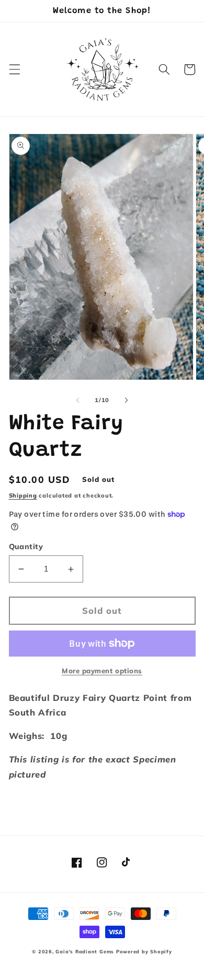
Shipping (23, 495)
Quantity (26, 546)
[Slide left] (77, 400)
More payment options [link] (102, 670)
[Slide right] (126, 400)
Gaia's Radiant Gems (84, 951)
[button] (14, 69)
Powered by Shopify (144, 951)
